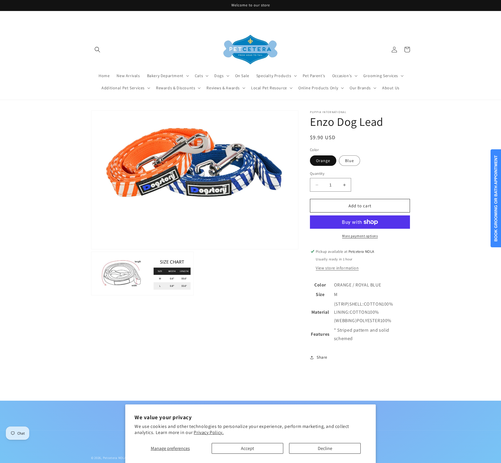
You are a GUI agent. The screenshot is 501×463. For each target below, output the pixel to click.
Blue (349, 160)
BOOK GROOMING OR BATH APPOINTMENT (495, 198)
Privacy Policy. (209, 432)
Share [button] (322, 357)
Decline (325, 448)
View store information (337, 267)
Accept (247, 448)
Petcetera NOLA (114, 458)
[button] (97, 49)
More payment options (360, 236)
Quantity (317, 173)
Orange (323, 160)
